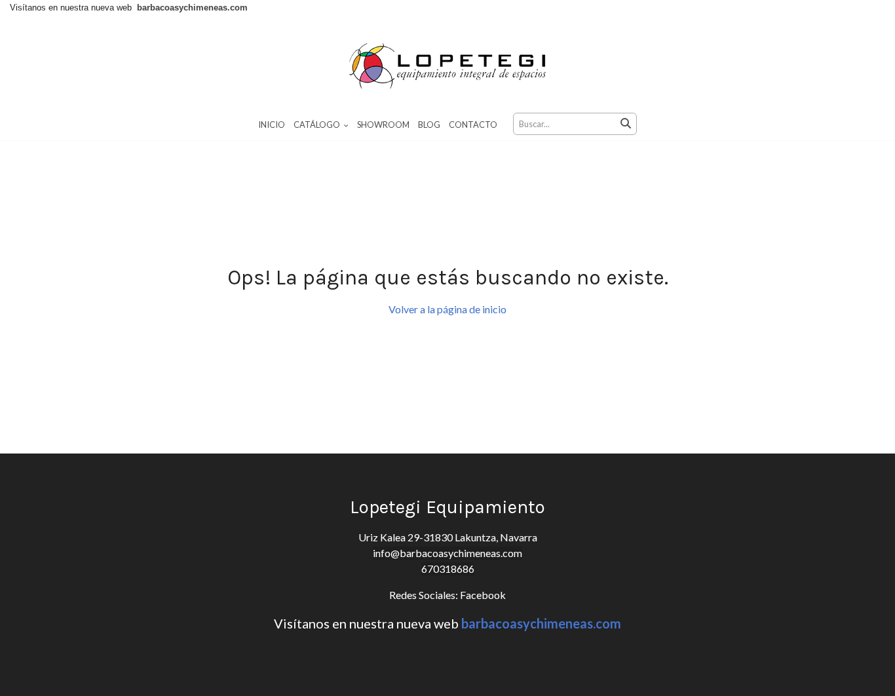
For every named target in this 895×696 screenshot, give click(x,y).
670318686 (447, 568)
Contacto (473, 124)
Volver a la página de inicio (447, 309)
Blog (429, 124)
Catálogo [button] (317, 124)
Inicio (271, 124)
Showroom (383, 124)
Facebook (482, 595)
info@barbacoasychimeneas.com (447, 553)
